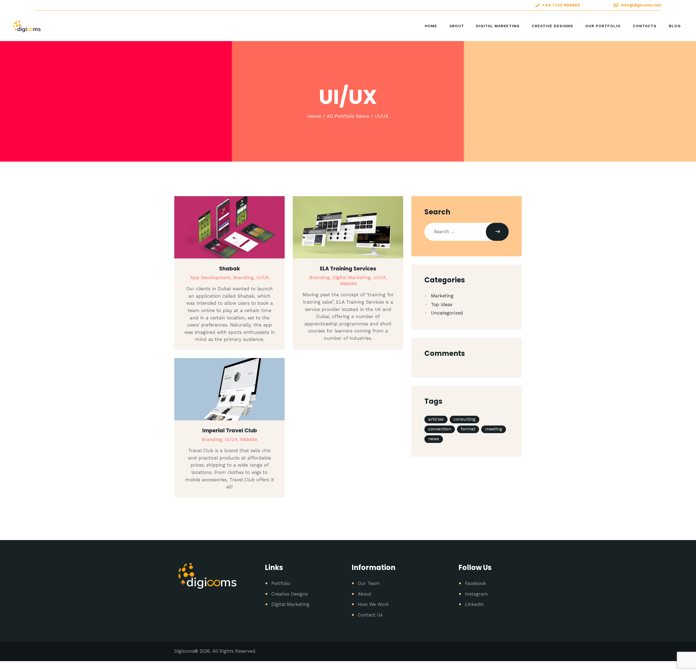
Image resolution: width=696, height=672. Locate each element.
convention (439, 428)
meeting (493, 428)
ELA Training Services (348, 268)
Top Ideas (441, 304)
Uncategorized (447, 313)
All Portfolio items (348, 116)
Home (314, 116)
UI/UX (262, 277)
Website (348, 283)
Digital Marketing (290, 604)
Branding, (244, 277)
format (468, 428)
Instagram (476, 594)
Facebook (475, 583)
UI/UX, (380, 277)
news (433, 438)
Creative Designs (289, 594)
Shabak (229, 268)
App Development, (211, 277)
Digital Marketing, (353, 277)
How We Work (373, 604)
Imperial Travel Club (229, 430)
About (364, 594)
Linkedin (474, 604)
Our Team (369, 583)
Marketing (442, 295)
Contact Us (370, 615)
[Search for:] (466, 231)
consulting (464, 419)
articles (436, 419)
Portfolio (280, 583)
